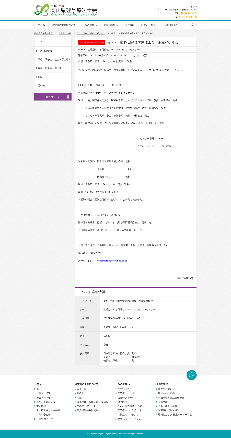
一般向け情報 (45, 50)
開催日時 (84, 318)
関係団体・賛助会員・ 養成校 (92, 402)
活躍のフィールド (127, 397)
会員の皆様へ (111, 24)
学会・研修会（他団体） (51, 68)
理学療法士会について (64, 24)
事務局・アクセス (86, 406)
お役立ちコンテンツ (128, 414)
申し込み (84, 344)
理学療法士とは (126, 393)
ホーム (41, 24)
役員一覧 (81, 389)
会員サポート (165, 402)
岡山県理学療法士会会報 (171, 397)
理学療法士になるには (129, 410)
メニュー (39, 384)
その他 (41, 85)
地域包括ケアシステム (129, 419)
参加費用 (84, 353)
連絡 (40, 76)
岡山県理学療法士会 (43, 33)
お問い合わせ (148, 24)
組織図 (80, 393)
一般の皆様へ (90, 24)
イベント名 (86, 300)
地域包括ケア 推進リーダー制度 (175, 414)
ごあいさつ (123, 389)
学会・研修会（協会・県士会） (91, 33)
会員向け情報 (65, 33)
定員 (82, 335)
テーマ (83, 309)
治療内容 (122, 402)
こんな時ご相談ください (131, 406)
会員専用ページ (51, 96)
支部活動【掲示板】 (168, 410)
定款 (79, 397)
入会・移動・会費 (167, 406)
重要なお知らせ (166, 389)
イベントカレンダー (47, 402)
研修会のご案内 (166, 393)
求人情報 (129, 24)
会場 (82, 327)
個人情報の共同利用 (87, 410)
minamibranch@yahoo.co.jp (112, 260)
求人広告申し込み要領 (48, 410)
